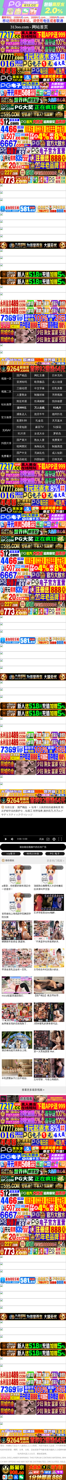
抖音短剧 (22, 427)
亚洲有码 (22, 381)
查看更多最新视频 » (33, 1089)
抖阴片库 (6, 443)
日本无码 (57, 375)
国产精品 (22, 375)
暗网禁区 (22, 446)
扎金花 (39, 420)
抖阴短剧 (39, 459)
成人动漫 (57, 381)
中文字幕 (39, 388)
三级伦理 (22, 388)
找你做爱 (57, 401)
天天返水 (57, 420)
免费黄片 (57, 440)
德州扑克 (57, 414)
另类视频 (57, 394)
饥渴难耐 (39, 401)
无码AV (6, 430)
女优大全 (39, 433)
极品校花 (22, 459)
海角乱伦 (39, 446)
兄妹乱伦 (39, 452)
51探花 (57, 427)
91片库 (22, 433)
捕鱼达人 (22, 414)
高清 (41, 839)
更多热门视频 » (55, 860)
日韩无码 (57, 459)
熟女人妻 (39, 440)
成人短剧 (57, 452)
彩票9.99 (22, 420)
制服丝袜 (39, 394)
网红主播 (39, 375)
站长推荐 (6, 404)
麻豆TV (39, 427)
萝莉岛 (57, 433)
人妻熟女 (22, 394)
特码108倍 (33, 853)
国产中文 (22, 452)
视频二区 (6, 391)
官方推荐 (6, 417)
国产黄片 (22, 440)
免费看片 (6, 456)
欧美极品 (39, 381)
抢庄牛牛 (39, 414)
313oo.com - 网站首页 (29, 27)
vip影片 (11, 853)
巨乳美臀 (57, 388)
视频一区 (6, 378)
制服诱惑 (57, 446)
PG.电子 (55, 853)
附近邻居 (22, 401)
